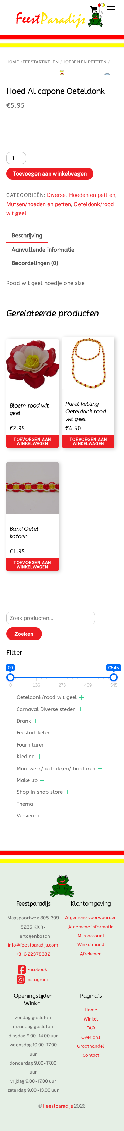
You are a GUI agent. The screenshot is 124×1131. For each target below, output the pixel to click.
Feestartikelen (41, 62)
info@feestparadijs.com (33, 945)
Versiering (29, 816)
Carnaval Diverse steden (46, 709)
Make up (27, 780)
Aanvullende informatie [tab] (43, 249)
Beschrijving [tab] (27, 235)
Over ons (90, 1037)
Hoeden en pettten (84, 62)
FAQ (90, 1027)
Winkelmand (91, 944)
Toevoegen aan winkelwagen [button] (32, 441)
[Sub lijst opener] (81, 697)
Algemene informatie (90, 926)
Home (12, 62)
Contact (91, 1055)
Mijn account (91, 935)
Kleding (26, 756)
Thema (25, 804)
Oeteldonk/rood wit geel (47, 697)
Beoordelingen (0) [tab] (35, 263)
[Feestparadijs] (60, 25)
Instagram (36, 979)
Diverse (56, 195)
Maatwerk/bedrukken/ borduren (56, 768)
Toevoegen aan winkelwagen (50, 173)
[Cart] (94, 9)
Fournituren (31, 745)
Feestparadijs (58, 1106)
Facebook (36, 969)
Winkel (91, 1019)
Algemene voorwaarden (91, 917)
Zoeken (23, 634)
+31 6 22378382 (33, 954)
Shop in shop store (40, 792)
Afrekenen (91, 953)
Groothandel (90, 1046)
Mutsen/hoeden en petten (38, 204)
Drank (24, 721)
